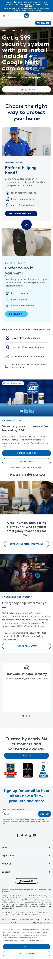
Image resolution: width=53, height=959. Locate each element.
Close (26, 947)
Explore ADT (8, 855)
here (7, 82)
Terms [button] (5, 919)
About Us (6, 863)
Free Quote (43, 23)
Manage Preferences (26, 954)
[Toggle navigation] (4, 15)
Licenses (21, 919)
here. (39, 10)
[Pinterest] (26, 835)
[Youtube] (34, 835)
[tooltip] (9, 15)
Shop (4, 847)
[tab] (26, 848)
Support (6, 871)
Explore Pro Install (20, 213)
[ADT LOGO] (26, 15)
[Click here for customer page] (48, 15)
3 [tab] (29, 716)
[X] (21, 835)
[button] (1, 6)
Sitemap (29, 919)
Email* (7, 814)
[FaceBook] (18, 835)
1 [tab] (23, 716)
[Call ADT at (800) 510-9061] (9, 15)
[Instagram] (29, 835)
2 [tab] (26, 716)
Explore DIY (15, 314)
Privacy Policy (36, 940)
